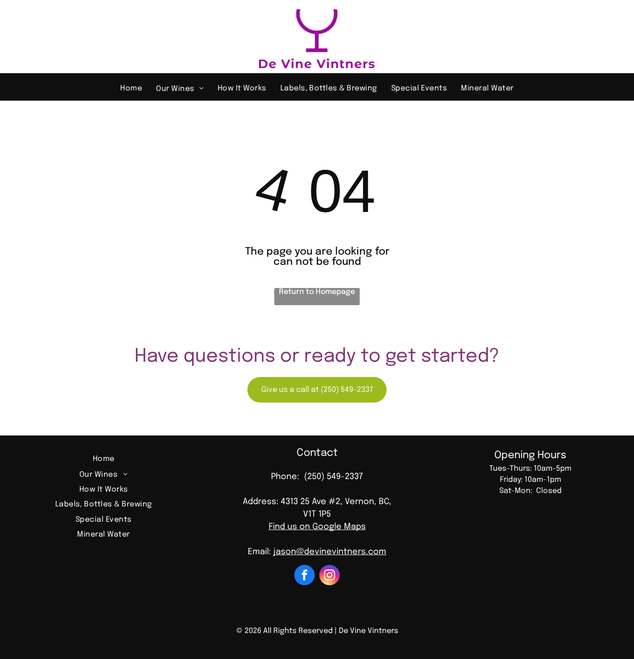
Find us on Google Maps (317, 527)
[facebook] (304, 576)
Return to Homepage (317, 292)
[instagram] (329, 576)
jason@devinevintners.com (329, 552)
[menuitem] (131, 88)
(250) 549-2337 (333, 477)
